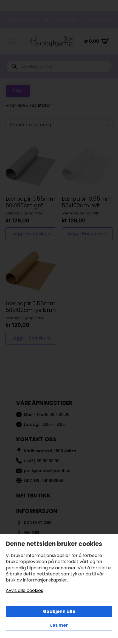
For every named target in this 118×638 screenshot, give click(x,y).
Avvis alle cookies (24, 591)
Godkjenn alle (59, 611)
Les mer (59, 625)
